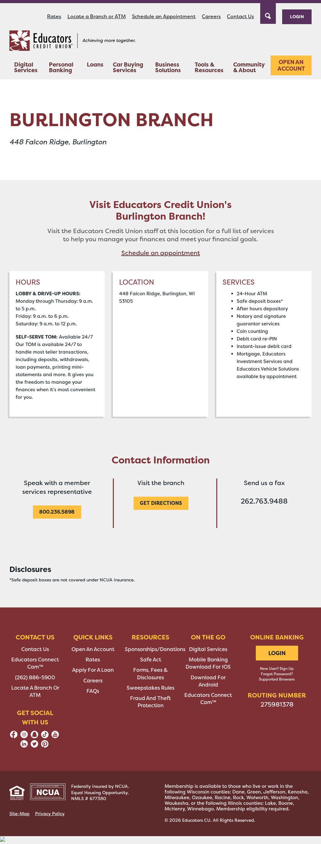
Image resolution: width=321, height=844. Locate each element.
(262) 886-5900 (35, 677)
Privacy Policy (50, 813)
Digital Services (26, 67)
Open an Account (291, 65)
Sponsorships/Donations (155, 649)
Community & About (249, 67)
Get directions (161, 502)
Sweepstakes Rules (150, 688)
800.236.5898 (57, 511)
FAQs (93, 691)
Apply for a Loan (93, 670)
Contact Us (240, 16)
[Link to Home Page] (72, 41)
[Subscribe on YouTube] (55, 736)
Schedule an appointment (160, 253)
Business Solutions (168, 67)
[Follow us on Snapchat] (34, 736)
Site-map (19, 813)
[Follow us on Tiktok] (45, 736)
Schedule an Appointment (164, 16)
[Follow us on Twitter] (34, 746)
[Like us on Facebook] (14, 736)
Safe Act (150, 659)
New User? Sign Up (277, 668)
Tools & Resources (209, 67)
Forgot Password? (277, 674)
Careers (211, 16)
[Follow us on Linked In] (24, 746)
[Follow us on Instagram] (24, 736)
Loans (95, 64)
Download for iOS (208, 667)
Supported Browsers (277, 679)
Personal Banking (61, 67)
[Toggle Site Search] (268, 13)
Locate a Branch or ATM (96, 16)
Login (297, 16)
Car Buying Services (128, 67)
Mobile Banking (208, 659)
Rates (54, 16)
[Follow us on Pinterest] (45, 746)
